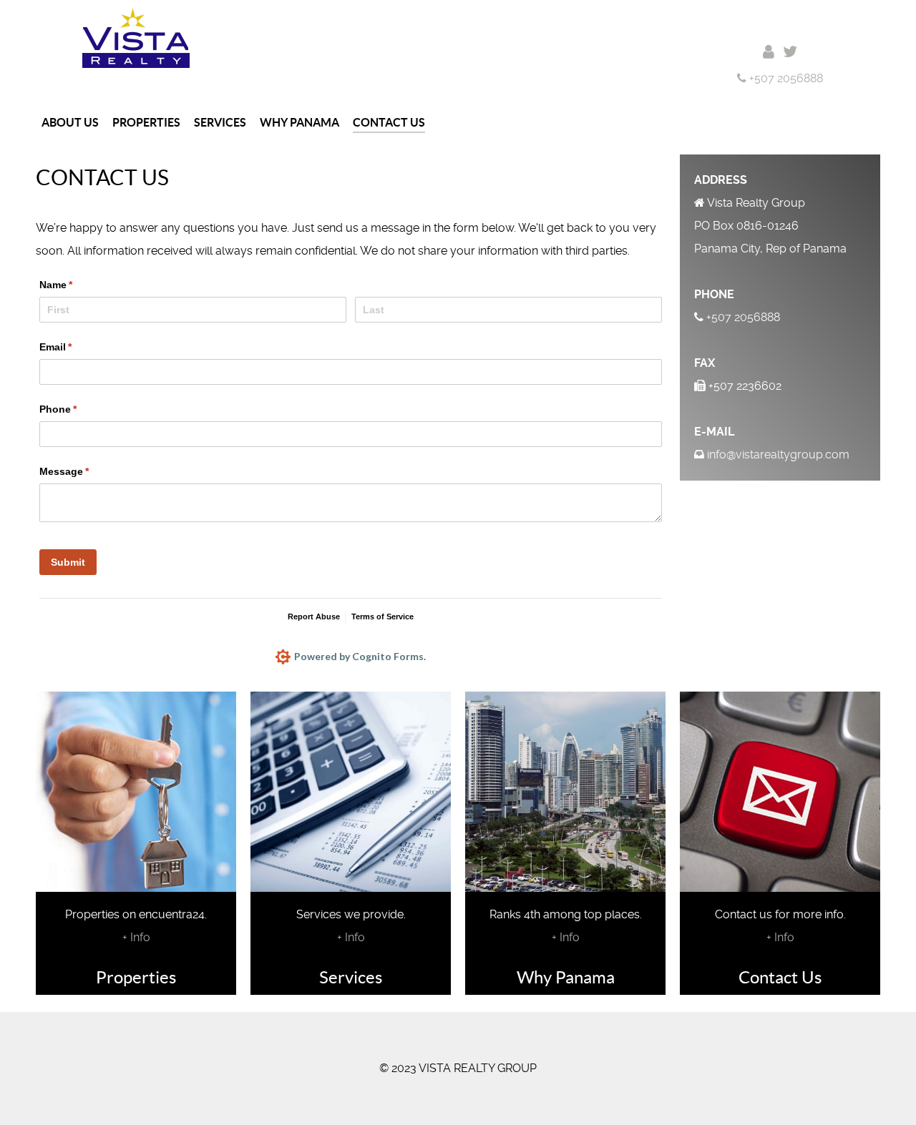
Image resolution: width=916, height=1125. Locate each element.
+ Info (136, 937)
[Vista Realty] (136, 37)
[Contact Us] (768, 51)
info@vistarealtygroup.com (778, 454)
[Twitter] (790, 51)
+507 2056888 (784, 78)
